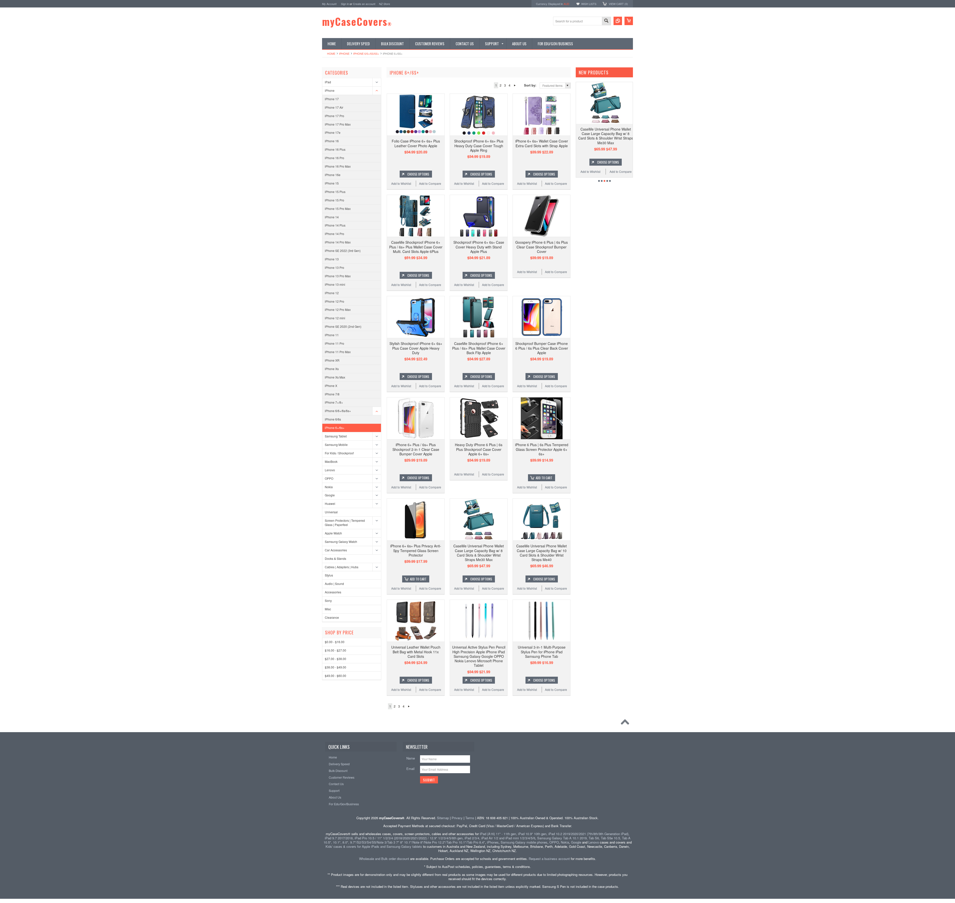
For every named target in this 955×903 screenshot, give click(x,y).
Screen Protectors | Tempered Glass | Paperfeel (345, 522)
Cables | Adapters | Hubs (341, 567)
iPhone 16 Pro (334, 158)
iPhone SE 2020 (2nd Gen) (343, 326)
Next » (515, 85)
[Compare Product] (618, 21)
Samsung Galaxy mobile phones (524, 842)
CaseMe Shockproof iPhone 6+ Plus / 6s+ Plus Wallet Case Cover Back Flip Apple (478, 348)
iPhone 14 (332, 217)
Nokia (329, 487)
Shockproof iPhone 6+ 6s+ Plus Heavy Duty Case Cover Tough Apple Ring (478, 145)
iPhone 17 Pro (334, 116)
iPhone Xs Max (335, 377)
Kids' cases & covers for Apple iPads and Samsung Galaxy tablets (374, 846)
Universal (331, 512)
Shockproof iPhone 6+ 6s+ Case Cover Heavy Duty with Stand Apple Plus (478, 247)
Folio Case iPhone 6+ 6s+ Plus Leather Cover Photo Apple (416, 143)
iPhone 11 (332, 335)
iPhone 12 (332, 293)
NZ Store (384, 4)
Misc (328, 609)
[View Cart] (628, 21)
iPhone (344, 53)
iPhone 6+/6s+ (334, 428)
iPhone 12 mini (335, 318)
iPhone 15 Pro (334, 200)
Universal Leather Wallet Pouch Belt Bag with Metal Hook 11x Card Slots (415, 652)
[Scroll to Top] (626, 723)
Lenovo (330, 470)
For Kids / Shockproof (339, 453)
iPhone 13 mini (335, 284)
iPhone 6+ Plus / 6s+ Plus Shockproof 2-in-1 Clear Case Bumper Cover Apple (415, 449)
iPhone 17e (332, 132)
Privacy (457, 817)
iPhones (493, 842)
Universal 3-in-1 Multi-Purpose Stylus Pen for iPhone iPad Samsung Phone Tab (542, 652)
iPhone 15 (332, 183)
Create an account (364, 4)
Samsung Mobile (336, 444)
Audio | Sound (334, 583)
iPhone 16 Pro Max (338, 166)
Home (331, 53)
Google (330, 495)
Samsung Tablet (336, 436)
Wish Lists (588, 4)
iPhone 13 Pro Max (338, 276)
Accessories (333, 592)
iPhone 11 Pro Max (338, 352)
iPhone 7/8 (332, 394)
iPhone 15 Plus (335, 192)
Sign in (345, 4)
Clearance (332, 617)
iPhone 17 (332, 99)
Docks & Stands (335, 558)
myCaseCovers (357, 21)
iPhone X (331, 385)
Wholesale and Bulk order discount (384, 858)
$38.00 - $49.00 (335, 667)
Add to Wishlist (401, 183)
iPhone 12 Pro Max (338, 309)
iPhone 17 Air (334, 107)
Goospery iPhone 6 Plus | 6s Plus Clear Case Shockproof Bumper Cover (541, 247)
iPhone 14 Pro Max (338, 242)
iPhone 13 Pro (334, 267)
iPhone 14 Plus (335, 225)
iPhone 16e (332, 175)
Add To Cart (544, 477)
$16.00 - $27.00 (335, 650)
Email (410, 768)
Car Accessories (336, 550)
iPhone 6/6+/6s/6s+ (366, 53)
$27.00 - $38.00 (335, 659)
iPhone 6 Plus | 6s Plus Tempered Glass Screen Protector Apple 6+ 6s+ (541, 449)
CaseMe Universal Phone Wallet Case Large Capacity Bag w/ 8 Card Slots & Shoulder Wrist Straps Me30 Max (478, 552)
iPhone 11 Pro (334, 343)
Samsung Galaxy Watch (341, 541)
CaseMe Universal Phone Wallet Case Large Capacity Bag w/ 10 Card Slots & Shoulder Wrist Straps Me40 (541, 552)
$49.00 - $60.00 (335, 675)
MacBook (331, 461)
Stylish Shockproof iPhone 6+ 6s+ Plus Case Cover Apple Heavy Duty (415, 348)
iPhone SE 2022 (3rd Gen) (343, 250)
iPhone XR (332, 360)
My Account (329, 4)
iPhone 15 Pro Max (338, 208)
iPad (328, 82)
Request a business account (549, 858)
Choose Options (418, 174)
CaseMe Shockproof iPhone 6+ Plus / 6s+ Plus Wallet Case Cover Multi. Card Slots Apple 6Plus (415, 247)
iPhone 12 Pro (334, 301)
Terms (469, 817)
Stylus (329, 575)
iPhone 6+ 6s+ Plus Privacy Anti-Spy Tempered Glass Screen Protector (415, 550)
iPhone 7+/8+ (334, 402)
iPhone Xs (332, 369)
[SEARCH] (606, 21)
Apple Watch (333, 533)
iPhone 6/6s (333, 419)
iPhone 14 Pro (334, 234)
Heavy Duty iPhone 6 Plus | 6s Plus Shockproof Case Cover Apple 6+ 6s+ (478, 449)
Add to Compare (430, 183)
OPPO (329, 478)
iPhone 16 (332, 141)
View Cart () (618, 4)
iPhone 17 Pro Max (338, 124)
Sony (328, 600)
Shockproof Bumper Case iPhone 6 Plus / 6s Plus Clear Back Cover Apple (541, 348)
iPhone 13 (332, 259)
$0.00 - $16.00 (334, 642)
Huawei (330, 503)
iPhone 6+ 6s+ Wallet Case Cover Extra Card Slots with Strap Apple (541, 143)
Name (410, 758)
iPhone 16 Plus (335, 149)
